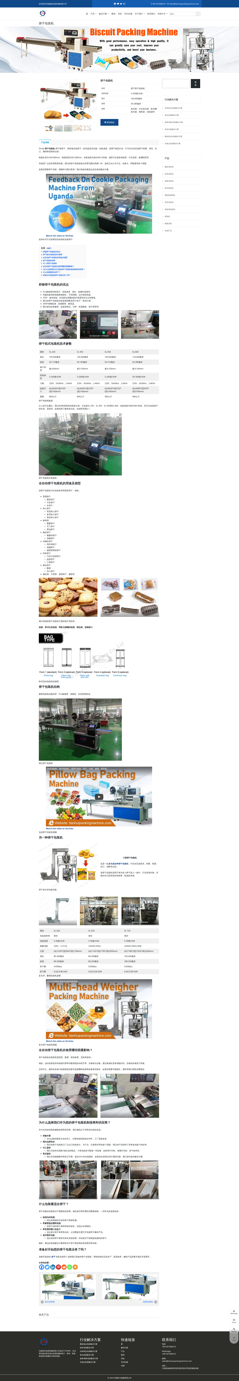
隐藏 (48, 248)
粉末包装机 (169, 174)
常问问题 (128, 13)
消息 (120, 13)
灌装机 (167, 216)
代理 (122, 1365)
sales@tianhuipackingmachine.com (184, 4)
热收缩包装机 (170, 209)
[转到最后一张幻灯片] (43, 101)
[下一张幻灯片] (93, 101)
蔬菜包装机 (148, 1301)
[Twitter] (47, 1267)
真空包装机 (169, 202)
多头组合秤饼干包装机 (118, 863)
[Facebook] (41, 1267)
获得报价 (110, 122)
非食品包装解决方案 (172, 143)
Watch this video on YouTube (59, 235)
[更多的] (75, 1267)
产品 (92, 13)
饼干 (53, 1256)
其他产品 (168, 230)
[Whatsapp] (69, 1267)
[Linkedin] (52, 1267)
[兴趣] (58, 1267)
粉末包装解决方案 (172, 129)
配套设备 (168, 223)
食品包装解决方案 (172, 115)
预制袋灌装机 (170, 195)
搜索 (196, 83)
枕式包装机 (50, 1301)
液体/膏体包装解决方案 (174, 122)
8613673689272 (159, 4)
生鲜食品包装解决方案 (173, 108)
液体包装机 (169, 181)
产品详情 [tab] (45, 142)
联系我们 (151, 13)
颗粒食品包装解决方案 (173, 136)
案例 (113, 13)
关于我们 (139, 13)
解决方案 (103, 13)
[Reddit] (64, 1267)
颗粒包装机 (169, 167)
